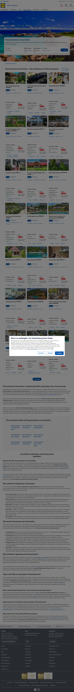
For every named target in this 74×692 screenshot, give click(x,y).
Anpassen (50, 353)
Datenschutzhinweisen (33, 349)
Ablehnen (41, 353)
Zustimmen (59, 353)
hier (52, 349)
